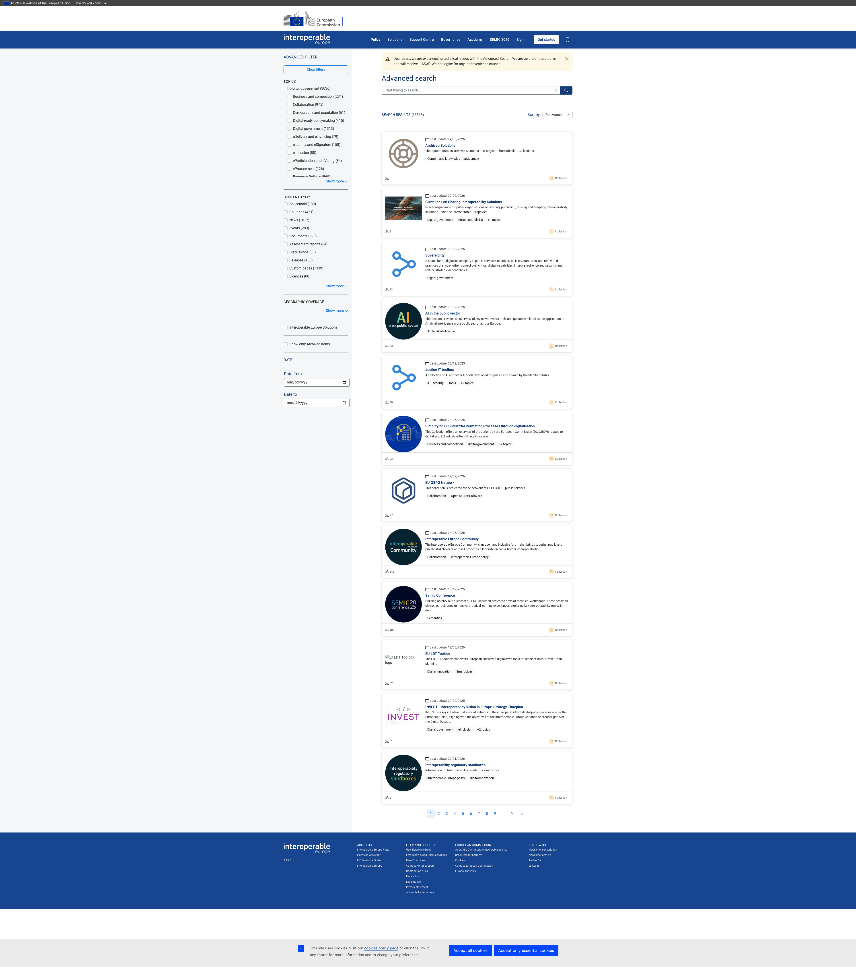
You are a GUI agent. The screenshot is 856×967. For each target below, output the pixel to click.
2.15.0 (287, 860)
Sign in (521, 39)
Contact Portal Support (420, 865)
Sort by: (534, 114)
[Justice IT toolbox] (477, 382)
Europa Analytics (465, 871)
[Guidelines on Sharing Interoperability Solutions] (477, 213)
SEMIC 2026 (499, 39)
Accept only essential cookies (526, 950)
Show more (335, 181)
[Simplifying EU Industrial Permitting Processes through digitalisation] (477, 438)
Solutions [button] (394, 39)
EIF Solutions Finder (369, 860)
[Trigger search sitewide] (566, 90)
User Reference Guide (418, 849)
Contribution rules (417, 871)
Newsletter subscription (543, 849)
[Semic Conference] (477, 609)
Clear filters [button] (316, 69)
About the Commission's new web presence (481, 849)
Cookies (460, 860)
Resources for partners (468, 855)
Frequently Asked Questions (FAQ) (426, 855)
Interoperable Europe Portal (373, 849)
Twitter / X (535, 860)
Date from (293, 373)
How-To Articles (415, 860)
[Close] (567, 58)
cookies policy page (381, 948)
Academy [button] (475, 39)
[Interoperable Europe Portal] (307, 39)
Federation (412, 876)
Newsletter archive (540, 855)
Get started (546, 39)
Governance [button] (450, 39)
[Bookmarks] (567, 40)
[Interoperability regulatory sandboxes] (477, 777)
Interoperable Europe (369, 865)
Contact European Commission (474, 865)
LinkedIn (534, 865)
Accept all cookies (470, 950)
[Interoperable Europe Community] (477, 551)
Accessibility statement (420, 892)
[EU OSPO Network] (477, 495)
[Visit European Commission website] (315, 18)
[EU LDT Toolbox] (477, 665)
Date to (290, 394)
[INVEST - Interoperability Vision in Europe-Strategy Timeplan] (477, 720)
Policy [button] (375, 39)
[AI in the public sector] (477, 325)
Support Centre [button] (421, 39)
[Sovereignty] (477, 268)
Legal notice (413, 881)
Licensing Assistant (369, 855)
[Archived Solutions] (477, 158)
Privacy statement (417, 887)
